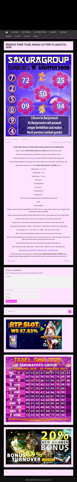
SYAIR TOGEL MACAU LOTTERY (61, 142)
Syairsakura (33, 158)
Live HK (35, 36)
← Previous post (10, 261)
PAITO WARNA (26, 32)
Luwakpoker (9, 473)
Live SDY (17, 36)
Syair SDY (53, 32)
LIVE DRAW (14, 32)
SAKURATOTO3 (53, 250)
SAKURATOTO (32, 250)
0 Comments (25, 139)
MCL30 (9, 142)
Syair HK (8, 36)
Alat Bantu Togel (40, 32)
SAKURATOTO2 (42, 250)
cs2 (8, 139)
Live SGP (27, 36)
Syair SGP (63, 32)
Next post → (67, 261)
